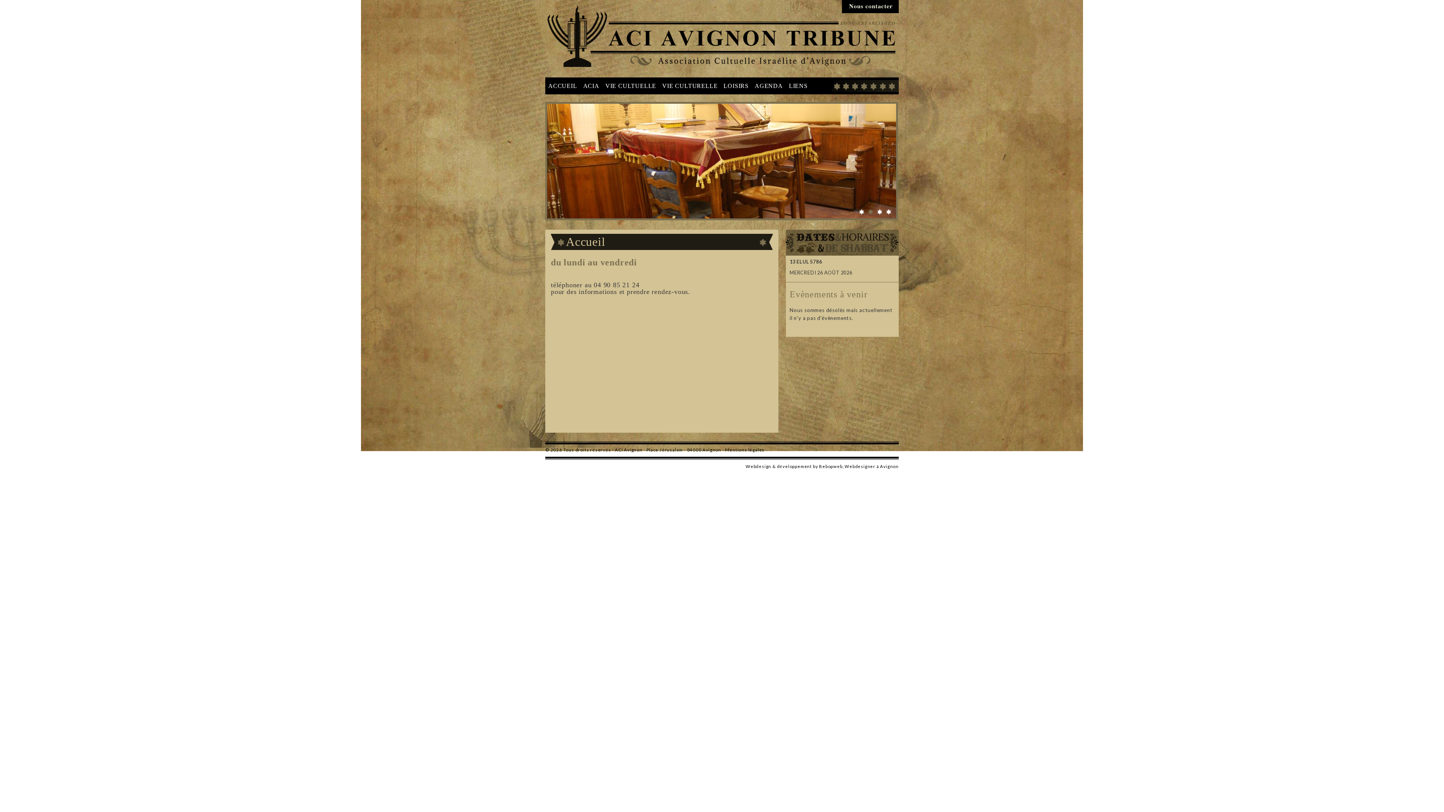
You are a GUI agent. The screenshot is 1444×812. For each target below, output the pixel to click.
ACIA (591, 86)
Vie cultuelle (630, 86)
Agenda (769, 86)
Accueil (562, 86)
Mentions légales (744, 449)
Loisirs (736, 86)
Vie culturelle (689, 86)
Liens (798, 86)
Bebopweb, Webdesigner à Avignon (859, 466)
